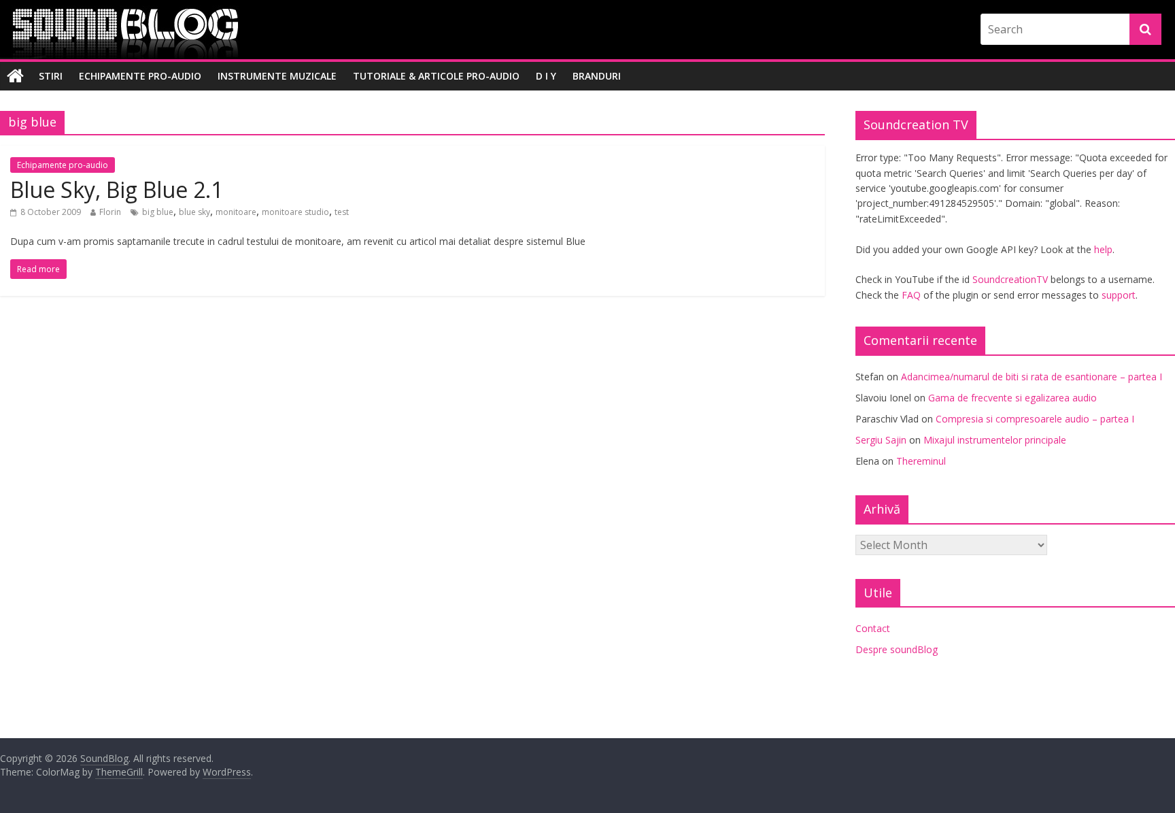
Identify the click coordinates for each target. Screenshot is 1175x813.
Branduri (597, 75)
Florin (110, 212)
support (1119, 294)
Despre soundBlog (896, 649)
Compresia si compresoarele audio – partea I (1035, 418)
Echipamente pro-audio (140, 75)
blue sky (194, 212)
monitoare (236, 212)
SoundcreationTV (1010, 279)
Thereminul (921, 460)
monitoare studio (295, 212)
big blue (157, 212)
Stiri (51, 75)
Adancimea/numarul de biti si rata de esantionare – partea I (1031, 376)
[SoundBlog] (15, 76)
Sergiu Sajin (880, 439)
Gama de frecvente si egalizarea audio (1012, 397)
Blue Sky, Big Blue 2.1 (116, 189)
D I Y (546, 75)
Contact (872, 628)
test (342, 212)
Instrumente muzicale (277, 75)
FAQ (911, 294)
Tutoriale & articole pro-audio (436, 75)
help (1103, 249)
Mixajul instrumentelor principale (994, 439)
